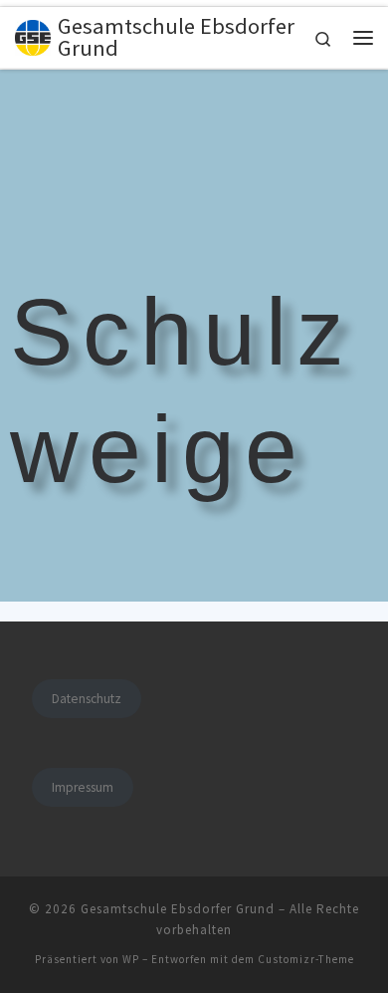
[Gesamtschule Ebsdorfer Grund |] (33, 35)
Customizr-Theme (306, 959)
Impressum (82, 787)
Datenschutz (86, 698)
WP (130, 959)
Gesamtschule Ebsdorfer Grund (178, 908)
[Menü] (363, 38)
